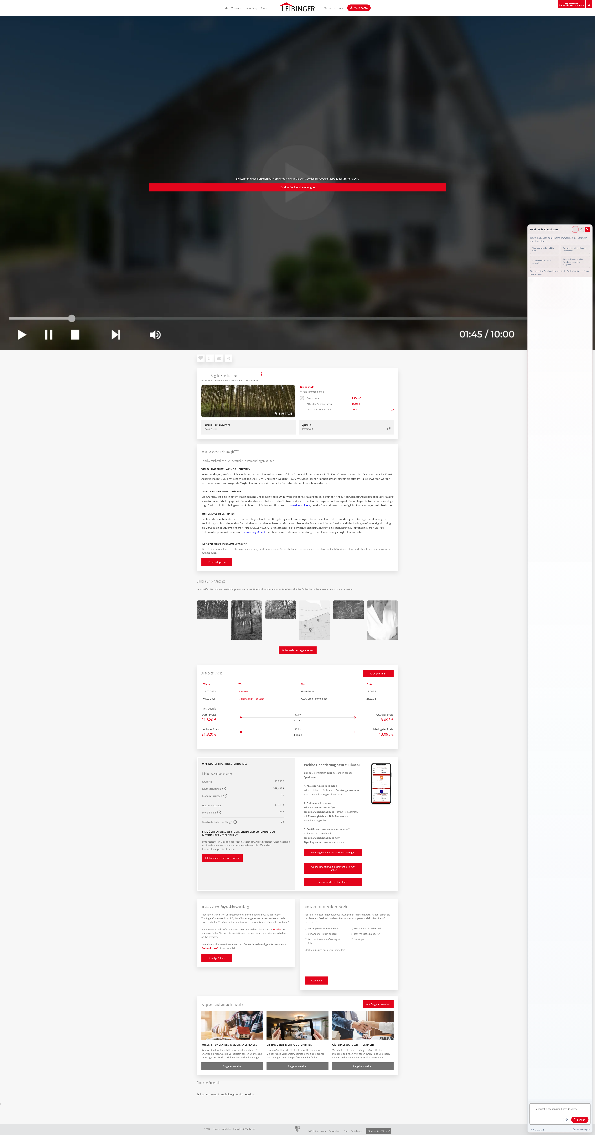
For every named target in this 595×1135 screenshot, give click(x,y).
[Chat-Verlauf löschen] (581, 1129)
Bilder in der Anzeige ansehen (297, 650)
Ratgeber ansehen (232, 1066)
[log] (560, 688)
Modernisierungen (212, 795)
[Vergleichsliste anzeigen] (210, 358)
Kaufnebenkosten (211, 788)
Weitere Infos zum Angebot (261, 374)
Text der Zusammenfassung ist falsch (324, 941)
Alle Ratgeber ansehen (378, 1004)
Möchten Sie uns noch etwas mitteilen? (325, 949)
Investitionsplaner (299, 505)
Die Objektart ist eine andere (323, 928)
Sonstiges (359, 939)
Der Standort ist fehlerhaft (368, 928)
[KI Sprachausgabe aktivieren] (538, 1130)
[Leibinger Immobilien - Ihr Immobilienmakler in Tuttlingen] (297, 7)
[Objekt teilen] (228, 358)
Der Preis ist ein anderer (367, 933)
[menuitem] (226, 8)
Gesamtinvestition (212, 805)
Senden (581, 1119)
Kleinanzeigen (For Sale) (251, 698)
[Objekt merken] (201, 358)
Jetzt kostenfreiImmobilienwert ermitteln (571, 4)
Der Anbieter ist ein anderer (322, 933)
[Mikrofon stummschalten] (566, 1120)
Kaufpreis (207, 781)
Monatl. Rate (209, 812)
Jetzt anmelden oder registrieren (222, 857)
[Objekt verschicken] (219, 358)
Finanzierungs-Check (252, 532)
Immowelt (243, 691)
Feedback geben (217, 562)
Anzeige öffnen (378, 673)
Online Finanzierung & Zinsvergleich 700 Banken (333, 868)
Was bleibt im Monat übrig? (216, 822)
